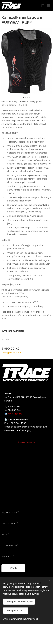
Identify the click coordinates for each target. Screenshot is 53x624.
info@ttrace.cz (15, 413)
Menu (49, 5)
